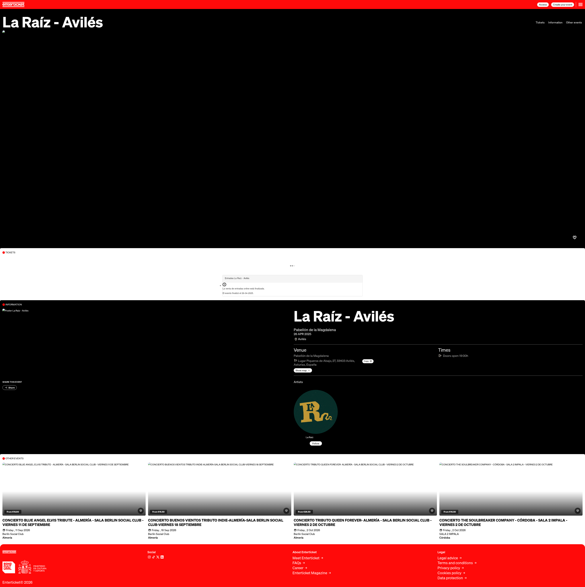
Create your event (562, 4)
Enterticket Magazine (309, 573)
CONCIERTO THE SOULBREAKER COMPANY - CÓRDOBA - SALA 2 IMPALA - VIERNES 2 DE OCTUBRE (503, 522)
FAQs (296, 563)
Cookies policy (449, 573)
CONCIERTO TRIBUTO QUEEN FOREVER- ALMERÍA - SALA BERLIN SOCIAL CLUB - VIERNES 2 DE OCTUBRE (363, 522)
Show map (301, 370)
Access (543, 4)
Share (11, 387)
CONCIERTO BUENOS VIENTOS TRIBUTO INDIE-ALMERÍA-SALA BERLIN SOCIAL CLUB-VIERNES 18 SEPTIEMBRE (215, 522)
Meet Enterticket (305, 558)
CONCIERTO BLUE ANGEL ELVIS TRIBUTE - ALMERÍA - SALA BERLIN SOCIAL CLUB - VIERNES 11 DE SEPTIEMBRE (73, 522)
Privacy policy (449, 568)
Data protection (450, 578)
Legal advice (448, 558)
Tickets (540, 22)
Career (297, 568)
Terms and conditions (455, 563)
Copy (366, 361)
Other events (574, 22)
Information (555, 22)
